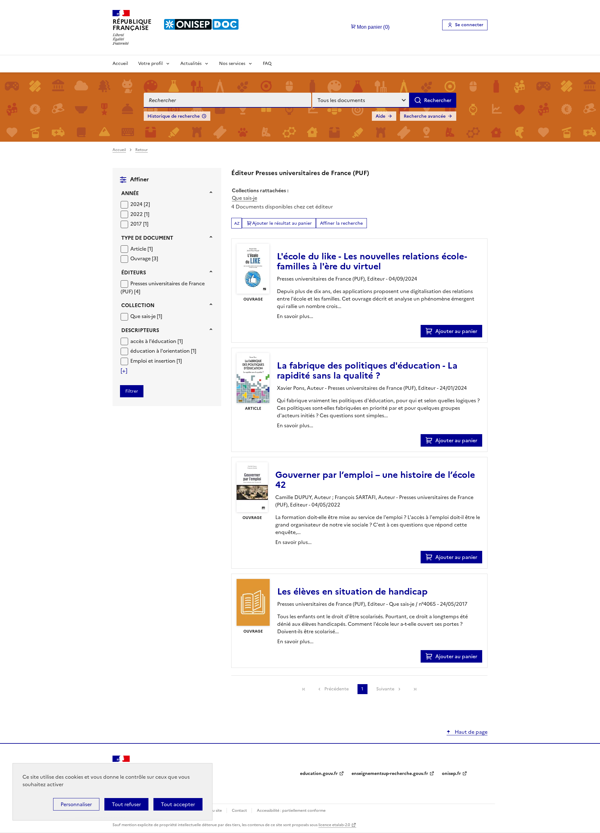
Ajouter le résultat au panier (282, 223)
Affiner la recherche (341, 223)
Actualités (191, 63)
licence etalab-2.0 (334, 825)
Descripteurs (140, 330)
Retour (141, 150)
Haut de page (470, 732)
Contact (240, 810)
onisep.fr (451, 773)
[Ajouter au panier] (430, 331)
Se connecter (469, 25)
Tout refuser (126, 804)
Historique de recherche (174, 116)
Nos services (232, 63)
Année (130, 193)
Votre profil (150, 63)
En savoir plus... (295, 316)
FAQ (267, 63)
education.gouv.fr (319, 773)
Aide (380, 116)
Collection (137, 305)
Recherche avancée (425, 116)
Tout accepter (178, 804)
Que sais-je (244, 198)
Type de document (147, 238)
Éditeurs (133, 272)
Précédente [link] (336, 689)
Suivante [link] (385, 689)
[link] (304, 689)
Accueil (120, 63)
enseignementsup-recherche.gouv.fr (390, 773)
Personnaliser (76, 804)
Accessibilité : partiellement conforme (291, 810)
